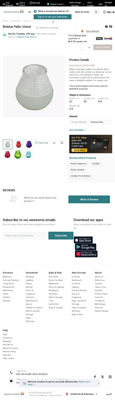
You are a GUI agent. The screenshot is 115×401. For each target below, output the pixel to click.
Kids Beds (53, 276)
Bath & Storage (56, 297)
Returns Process (10, 348)
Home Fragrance (30, 21)
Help (5, 334)
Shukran (98, 290)
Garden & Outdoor (34, 307)
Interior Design (101, 311)
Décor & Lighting (56, 287)
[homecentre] (15, 11)
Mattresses (8, 290)
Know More (79, 150)
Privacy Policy (101, 294)
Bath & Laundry (33, 311)
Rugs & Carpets (56, 307)
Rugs (28, 318)
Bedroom (7, 276)
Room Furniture (56, 280)
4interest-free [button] (79, 35)
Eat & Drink (54, 304)
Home (5, 21)
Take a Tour (100, 287)
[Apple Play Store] (83, 239)
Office (5, 294)
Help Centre (8, 358)
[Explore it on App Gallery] (86, 253)
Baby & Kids (77, 314)
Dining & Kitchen (79, 290)
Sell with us (8, 344)
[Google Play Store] (85, 246)
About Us (99, 276)
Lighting (29, 280)
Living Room (8, 283)
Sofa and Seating (11, 280)
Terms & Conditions (38, 395)
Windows (30, 321)
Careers (98, 283)
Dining (29, 283)
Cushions (30, 297)
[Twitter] (102, 376)
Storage (29, 314)
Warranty (7, 355)
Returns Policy (9, 351)
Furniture (76, 276)
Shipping (7, 341)
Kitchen (29, 287)
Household (15, 21)
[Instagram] (110, 376)
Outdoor (7, 297)
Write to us (100, 280)
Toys (51, 300)
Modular (6, 300)
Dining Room (8, 287)
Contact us (8, 338)
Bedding (30, 276)
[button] (42, 143)
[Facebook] (95, 376)
